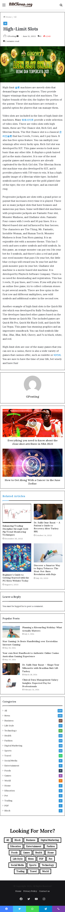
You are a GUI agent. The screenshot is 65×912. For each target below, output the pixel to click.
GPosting (11, 36)
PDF (6, 805)
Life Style (9, 725)
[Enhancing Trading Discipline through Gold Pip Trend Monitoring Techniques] (17, 513)
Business (9, 720)
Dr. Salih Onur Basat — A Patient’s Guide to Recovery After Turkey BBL (47, 527)
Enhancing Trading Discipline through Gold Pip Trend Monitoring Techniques (15, 530)
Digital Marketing (13, 745)
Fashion (8, 740)
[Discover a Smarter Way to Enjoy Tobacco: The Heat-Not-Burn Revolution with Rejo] (48, 552)
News (7, 715)
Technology (10, 730)
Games (7, 775)
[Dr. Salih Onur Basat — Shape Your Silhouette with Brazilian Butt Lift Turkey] (11, 669)
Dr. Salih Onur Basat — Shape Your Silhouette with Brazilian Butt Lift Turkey (40, 668)
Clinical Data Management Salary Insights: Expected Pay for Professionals (40, 683)
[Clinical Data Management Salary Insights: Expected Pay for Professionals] (11, 683)
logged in (19, 606)
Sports (8, 750)
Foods (7, 770)
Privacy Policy (30, 891)
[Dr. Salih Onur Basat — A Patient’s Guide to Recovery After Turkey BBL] (48, 512)
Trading (8, 800)
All (15, 17)
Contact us (44, 891)
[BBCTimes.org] (20, 5)
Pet (6, 795)
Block (7, 810)
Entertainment (11, 765)
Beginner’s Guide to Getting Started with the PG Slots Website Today (16, 577)
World (7, 780)
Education (9, 790)
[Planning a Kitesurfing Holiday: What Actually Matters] (11, 632)
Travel (7, 755)
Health (7, 735)
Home (8, 17)
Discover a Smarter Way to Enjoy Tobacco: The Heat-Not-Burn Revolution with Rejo (47, 570)
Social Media (10, 760)
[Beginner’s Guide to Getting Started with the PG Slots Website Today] (17, 557)
